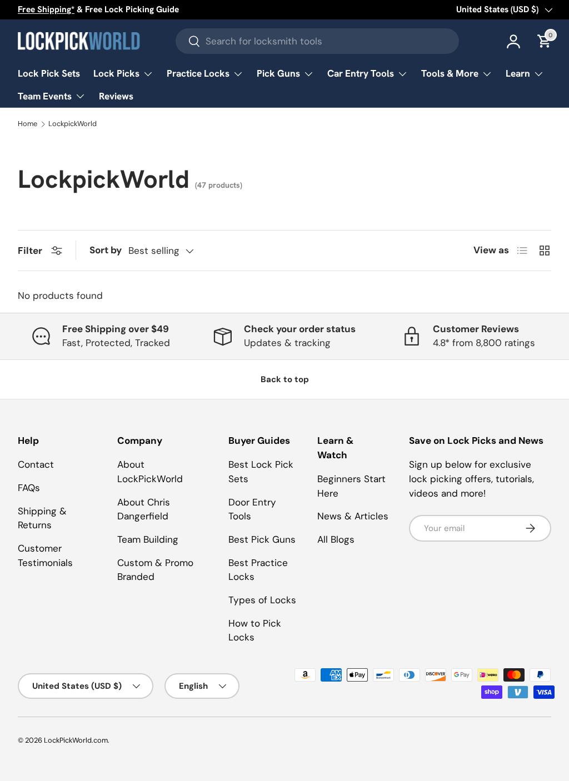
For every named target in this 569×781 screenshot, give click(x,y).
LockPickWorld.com (76, 740)
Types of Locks (262, 600)
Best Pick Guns (262, 539)
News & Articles (352, 516)
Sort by (105, 250)
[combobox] (317, 41)
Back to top (285, 379)
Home (27, 124)
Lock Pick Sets (49, 73)
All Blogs (336, 539)
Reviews (116, 96)
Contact (36, 464)
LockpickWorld (72, 124)
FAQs (29, 488)
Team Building (147, 539)
